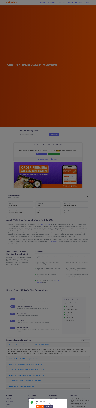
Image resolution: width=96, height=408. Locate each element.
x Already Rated (48, 406)
